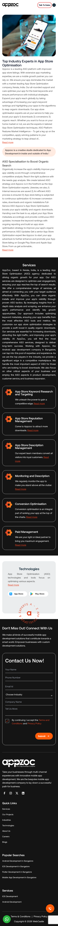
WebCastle (38, 921)
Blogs (4, 842)
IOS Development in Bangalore (16, 866)
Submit (41, 736)
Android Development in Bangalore (17, 861)
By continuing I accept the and (30, 722)
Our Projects (7, 814)
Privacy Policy (34, 723)
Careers (5, 836)
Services (6, 809)
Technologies (8, 825)
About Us (6, 831)
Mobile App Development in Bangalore (19, 877)
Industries (6, 820)
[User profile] (54, 5)
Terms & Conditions (20, 916)
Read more (7, 142)
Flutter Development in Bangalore (17, 872)
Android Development (11, 902)
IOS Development (10, 896)
